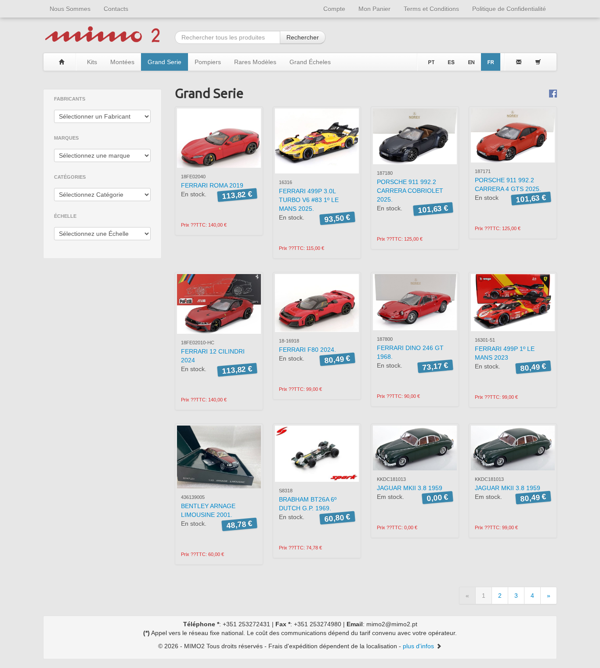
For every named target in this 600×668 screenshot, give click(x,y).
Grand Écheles (310, 61)
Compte (334, 8)
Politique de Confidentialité (509, 8)
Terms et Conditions (431, 8)
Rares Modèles (255, 61)
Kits (92, 61)
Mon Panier (374, 8)
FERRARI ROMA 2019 (212, 185)
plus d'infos (419, 646)
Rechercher (302, 37)
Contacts (116, 8)
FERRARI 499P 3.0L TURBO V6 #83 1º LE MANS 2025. (309, 200)
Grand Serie (164, 61)
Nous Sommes (70, 8)
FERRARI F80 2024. (307, 349)
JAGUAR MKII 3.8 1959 (409, 487)
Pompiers (208, 61)
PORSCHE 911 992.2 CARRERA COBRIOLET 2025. (410, 190)
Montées (122, 61)
